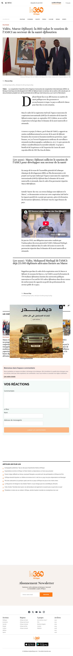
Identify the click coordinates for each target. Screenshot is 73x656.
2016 (55, 632)
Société (38, 19)
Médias (58, 19)
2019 (55, 626)
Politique (22, 19)
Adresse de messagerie (13, 420)
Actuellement (6, 19)
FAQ (38, 622)
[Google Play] (42, 644)
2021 (55, 622)
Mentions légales (41, 624)
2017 (55, 630)
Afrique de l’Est (23, 626)
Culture (51, 19)
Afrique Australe (24, 628)
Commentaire (9, 391)
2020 (55, 624)
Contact (39, 626)
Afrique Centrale (24, 624)
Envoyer (46, 594)
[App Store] (30, 644)
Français (68, 3)
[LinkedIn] (40, 612)
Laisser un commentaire (36, 430)
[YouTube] (36, 612)
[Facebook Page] (29, 612)
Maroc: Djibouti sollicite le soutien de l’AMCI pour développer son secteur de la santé (40, 161)
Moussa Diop (8, 81)
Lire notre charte (9, 376)
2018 (55, 628)
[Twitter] (33, 612)
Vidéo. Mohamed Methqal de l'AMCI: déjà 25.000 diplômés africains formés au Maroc (40, 262)
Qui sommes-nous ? (42, 620)
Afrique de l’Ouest (24, 622)
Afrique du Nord (24, 620)
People (44, 19)
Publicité (39, 628)
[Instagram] (44, 612)
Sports (64, 19)
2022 (55, 620)
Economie (30, 19)
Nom (6, 412)
